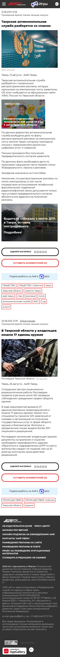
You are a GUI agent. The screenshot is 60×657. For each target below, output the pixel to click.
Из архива (41, 378)
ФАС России (8, 69)
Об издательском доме (17, 526)
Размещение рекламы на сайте (22, 542)
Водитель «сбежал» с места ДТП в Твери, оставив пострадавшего (29, 222)
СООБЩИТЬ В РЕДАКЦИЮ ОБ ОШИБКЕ (24, 557)
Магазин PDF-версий (15, 530)
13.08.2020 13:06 (9, 12)
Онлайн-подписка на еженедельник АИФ (28, 534)
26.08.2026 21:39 (9, 321)
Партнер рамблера (27, 643)
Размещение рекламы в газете (21, 546)
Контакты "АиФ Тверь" (16, 538)
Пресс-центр (42, 526)
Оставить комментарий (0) (30, 263)
